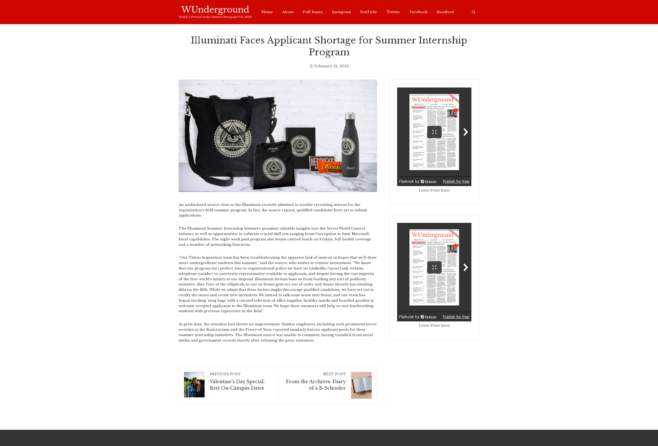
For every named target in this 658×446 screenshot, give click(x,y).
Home (267, 12)
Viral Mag (370, 437)
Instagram (341, 12)
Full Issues (313, 12)
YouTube (368, 12)
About (288, 12)
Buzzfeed (445, 12)
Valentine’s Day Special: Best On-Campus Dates (237, 381)
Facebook (418, 12)
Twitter (393, 12)
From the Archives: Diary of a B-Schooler (316, 381)
